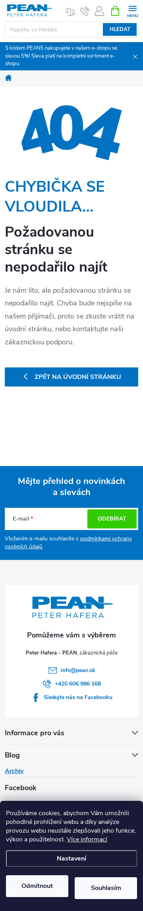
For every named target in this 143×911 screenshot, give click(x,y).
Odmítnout (37, 886)
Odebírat (112, 519)
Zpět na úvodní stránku (78, 377)
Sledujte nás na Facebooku (78, 697)
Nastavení (71, 858)
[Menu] (132, 10)
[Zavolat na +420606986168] (85, 11)
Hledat (120, 29)
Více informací (87, 839)
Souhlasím (106, 888)
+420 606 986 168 (78, 684)
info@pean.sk (78, 670)
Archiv (14, 771)
